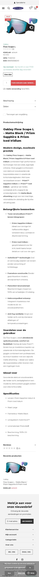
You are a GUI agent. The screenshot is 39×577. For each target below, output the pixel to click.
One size (8, 75)
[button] (3, 8)
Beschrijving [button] (8, 101)
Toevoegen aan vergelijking (16, 114)
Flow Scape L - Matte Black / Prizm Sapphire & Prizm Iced (15, 483)
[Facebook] (16, 559)
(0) (13, 49)
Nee (9, 573)
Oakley (5, 44)
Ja (30, 567)
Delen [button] (6, 106)
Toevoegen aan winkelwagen (23, 83)
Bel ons (11, 552)
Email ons (26, 552)
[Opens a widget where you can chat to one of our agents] (31, 573)
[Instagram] (22, 559)
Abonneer (27, 521)
